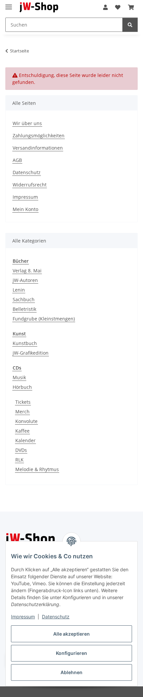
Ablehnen (71, 672)
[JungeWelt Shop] (39, 7)
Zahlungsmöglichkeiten (39, 135)
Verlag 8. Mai (27, 270)
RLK (19, 459)
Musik (19, 377)
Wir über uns (27, 123)
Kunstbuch (25, 343)
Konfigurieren (71, 653)
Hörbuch (22, 387)
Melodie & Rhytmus (37, 469)
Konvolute (26, 421)
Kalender (25, 440)
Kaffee (22, 431)
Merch (22, 411)
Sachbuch (24, 299)
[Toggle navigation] (8, 4)
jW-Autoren (25, 280)
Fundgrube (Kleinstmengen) (44, 318)
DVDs (21, 450)
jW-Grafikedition (31, 353)
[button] (105, 7)
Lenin (19, 290)
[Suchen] (130, 25)
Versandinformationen (38, 148)
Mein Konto (25, 209)
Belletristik (24, 309)
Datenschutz (56, 616)
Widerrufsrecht (30, 184)
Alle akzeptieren (71, 634)
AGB (17, 160)
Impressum (23, 616)
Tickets (23, 402)
